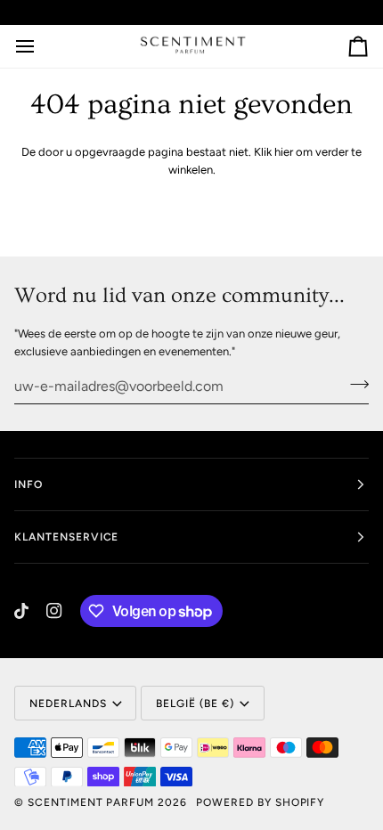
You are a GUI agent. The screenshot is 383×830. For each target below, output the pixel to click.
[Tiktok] (21, 611)
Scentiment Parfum (91, 802)
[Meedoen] (354, 384)
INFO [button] (28, 484)
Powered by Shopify (260, 802)
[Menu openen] (41, 46)
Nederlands (68, 703)
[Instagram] (54, 611)
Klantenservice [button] (66, 537)
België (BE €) (194, 703)
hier (283, 152)
